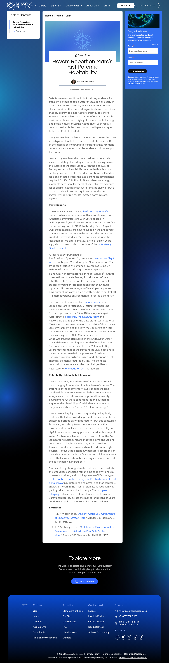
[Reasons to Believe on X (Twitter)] (129, 637)
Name (131, 46)
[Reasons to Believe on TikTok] (141, 637)
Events (92, 611)
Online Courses (96, 621)
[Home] (24, 605)
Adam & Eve (39, 627)
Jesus (36, 616)
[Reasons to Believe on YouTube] (123, 637)
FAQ (65, 627)
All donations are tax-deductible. (133, 658)
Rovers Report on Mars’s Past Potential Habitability (23, 24)
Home (48, 16)
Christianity (39, 632)
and (95, 211)
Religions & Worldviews (45, 637)
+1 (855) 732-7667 (128, 616)
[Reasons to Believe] (19, 5)
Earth (68, 16)
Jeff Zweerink (87, 81)
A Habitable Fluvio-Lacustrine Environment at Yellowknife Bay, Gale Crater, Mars (85, 531)
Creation (58, 16)
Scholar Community (98, 632)
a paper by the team (81, 317)
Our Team (68, 616)
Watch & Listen (87, 581)
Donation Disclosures (134, 654)
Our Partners (69, 621)
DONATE (125, 5)
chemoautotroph (75, 368)
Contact (120, 605)
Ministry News (70, 632)
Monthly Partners (97, 616)
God (35, 611)
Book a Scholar (96, 627)
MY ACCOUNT (147, 5)
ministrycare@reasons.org (133, 611)
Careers (67, 637)
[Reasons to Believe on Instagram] (135, 637)
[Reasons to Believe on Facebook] (117, 637)
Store (107, 5)
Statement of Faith (73, 611)
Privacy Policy (133, 84)
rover (91, 302)
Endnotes (20, 31)
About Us (68, 605)
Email (131, 58)
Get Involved (95, 605)
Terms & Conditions (111, 654)
